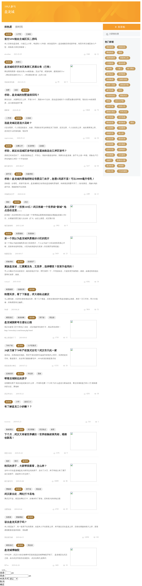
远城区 (41, 146)
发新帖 (121, 27)
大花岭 (28, 118)
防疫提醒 (110, 144)
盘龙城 (8, 34)
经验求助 (9, 262)
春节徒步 (110, 74)
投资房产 (31, 262)
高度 (2, 576)
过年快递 (122, 117)
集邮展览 (9, 429)
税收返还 (110, 47)
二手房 (8, 118)
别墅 (7, 90)
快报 (108, 101)
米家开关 (110, 133)
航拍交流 (110, 122)
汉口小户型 (119, 101)
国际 (7, 202)
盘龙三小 (27, 402)
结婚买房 (21, 289)
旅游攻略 (21, 317)
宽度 (2, 573)
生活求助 (31, 146)
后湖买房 (9, 374)
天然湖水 (31, 234)
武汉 (26, 202)
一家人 (119, 69)
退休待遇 (122, 63)
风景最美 (19, 234)
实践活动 (122, 47)
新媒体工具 (124, 58)
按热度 (8, 26)
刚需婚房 (9, 289)
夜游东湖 (122, 139)
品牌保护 (122, 149)
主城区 (28, 34)
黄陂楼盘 (19, 517)
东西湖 (8, 517)
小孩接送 (110, 63)
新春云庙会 (111, 112)
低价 (7, 461)
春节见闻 (110, 90)
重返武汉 (123, 96)
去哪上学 (19, 146)
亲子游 (41, 317)
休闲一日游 (111, 85)
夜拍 (132, 122)
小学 (17, 402)
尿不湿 (8, 174)
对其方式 (4, 578)
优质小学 (122, 106)
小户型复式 (32, 346)
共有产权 (110, 106)
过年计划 (110, 149)
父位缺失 (122, 155)
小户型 (18, 34)
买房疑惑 (122, 74)
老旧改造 (122, 122)
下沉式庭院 (123, 171)
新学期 (109, 69)
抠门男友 (130, 69)
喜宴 (120, 52)
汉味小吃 (110, 171)
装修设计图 (121, 160)
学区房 (30, 374)
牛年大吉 (123, 112)
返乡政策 (110, 166)
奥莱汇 (18, 62)
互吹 (120, 90)
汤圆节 (109, 160)
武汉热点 (42, 429)
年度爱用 (122, 128)
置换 (39, 374)
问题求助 (29, 174)
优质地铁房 (111, 58)
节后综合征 (111, 96)
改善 (16, 90)
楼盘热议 (110, 52)
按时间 (19, 26)
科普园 (121, 166)
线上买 (121, 133)
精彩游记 (9, 317)
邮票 (52, 429)
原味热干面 (124, 85)
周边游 (51, 317)
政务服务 (122, 144)
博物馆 (8, 489)
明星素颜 (110, 155)
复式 (16, 461)
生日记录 (110, 139)
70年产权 (9, 346)
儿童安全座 (123, 79)
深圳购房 (110, 79)
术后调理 (110, 128)
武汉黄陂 (31, 429)
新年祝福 (110, 117)
